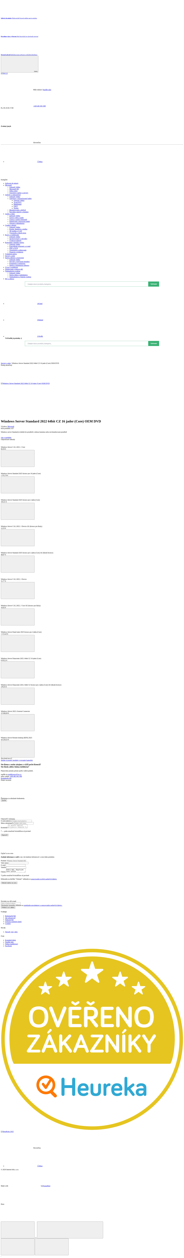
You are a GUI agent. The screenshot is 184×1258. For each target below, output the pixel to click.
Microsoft (11, 426)
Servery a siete (6, 363)
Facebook (8, 946)
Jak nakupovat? (10, 918)
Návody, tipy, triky (11, 932)
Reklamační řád (10, 916)
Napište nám (9, 942)
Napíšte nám (47, 90)
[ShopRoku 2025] (7, 1131)
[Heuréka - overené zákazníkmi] (92, 1130)
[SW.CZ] (4, 73)
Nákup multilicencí (11, 944)
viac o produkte (6, 437)
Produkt (4, 861)
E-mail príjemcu (6, 821)
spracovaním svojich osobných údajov (44, 879)
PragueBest (46, 1186)
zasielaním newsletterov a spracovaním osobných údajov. (43, 905)
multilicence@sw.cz (14, 774)
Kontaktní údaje (10, 940)
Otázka (3, 872)
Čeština (39, 1166)
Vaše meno (5, 863)
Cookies (8, 924)
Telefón (3, 867)
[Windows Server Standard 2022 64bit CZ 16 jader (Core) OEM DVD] (25, 383)
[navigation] (92, 144)
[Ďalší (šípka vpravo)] (52, 1246)
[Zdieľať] (36, 1237)
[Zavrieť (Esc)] (17, 1229)
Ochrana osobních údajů (13, 922)
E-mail (3, 865)
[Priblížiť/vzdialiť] (70, 1229)
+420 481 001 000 (39, 106)
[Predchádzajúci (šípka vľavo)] (17, 1246)
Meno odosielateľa (7, 823)
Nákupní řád (9, 920)
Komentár (4, 827)
